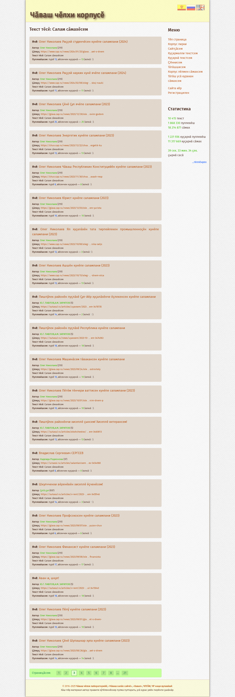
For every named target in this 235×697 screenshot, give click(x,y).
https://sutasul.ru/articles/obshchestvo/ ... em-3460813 (71, 432)
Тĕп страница (177, 39)
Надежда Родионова (51, 459)
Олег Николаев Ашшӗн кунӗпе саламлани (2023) (74, 265)
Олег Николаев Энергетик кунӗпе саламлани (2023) (76, 135)
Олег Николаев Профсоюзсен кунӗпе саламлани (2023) (79, 515)
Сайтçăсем (175, 49)
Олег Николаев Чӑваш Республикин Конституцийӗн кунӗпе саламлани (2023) (95, 166)
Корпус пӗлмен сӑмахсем (185, 72)
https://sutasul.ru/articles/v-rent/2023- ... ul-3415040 (70, 588)
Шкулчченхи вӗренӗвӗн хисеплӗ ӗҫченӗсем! (71, 484)
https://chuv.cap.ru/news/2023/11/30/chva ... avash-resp (71, 177)
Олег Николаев (48, 48)
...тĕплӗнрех (199, 162)
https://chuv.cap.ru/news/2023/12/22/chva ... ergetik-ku (71, 145)
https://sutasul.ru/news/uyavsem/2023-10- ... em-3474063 (72, 338)
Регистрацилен (178, 93)
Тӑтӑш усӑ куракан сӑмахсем (180, 78)
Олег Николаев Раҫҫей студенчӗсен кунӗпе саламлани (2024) (83, 41)
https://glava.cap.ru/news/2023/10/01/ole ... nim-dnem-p (72, 401)
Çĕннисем (175, 62)
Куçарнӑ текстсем (180, 58)
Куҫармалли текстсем (183, 53)
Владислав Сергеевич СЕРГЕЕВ (61, 453)
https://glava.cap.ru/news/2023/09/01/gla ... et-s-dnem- (71, 619)
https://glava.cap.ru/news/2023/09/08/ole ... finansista (71, 557)
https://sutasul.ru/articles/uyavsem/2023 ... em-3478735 (71, 307)
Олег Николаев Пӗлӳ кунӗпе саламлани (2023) (72, 609)
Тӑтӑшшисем (177, 67)
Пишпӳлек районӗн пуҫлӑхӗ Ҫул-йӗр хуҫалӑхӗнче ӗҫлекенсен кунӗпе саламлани (97, 296)
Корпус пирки (177, 44)
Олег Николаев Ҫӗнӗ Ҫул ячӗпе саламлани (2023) (74, 104)
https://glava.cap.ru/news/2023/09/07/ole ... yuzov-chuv (71, 526)
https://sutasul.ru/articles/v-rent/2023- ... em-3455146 (70, 494)
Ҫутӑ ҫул (44, 490)
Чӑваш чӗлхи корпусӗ (67, 15)
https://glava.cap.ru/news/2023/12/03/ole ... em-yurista (71, 208)
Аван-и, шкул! (49, 578)
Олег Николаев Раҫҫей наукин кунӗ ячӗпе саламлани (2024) (82, 73)
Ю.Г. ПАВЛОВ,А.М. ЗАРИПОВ (55, 303)
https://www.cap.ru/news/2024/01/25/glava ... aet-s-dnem (72, 52)
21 (125, 673)
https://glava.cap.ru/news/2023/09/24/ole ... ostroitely (70, 369)
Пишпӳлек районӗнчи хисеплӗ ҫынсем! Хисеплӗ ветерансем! (83, 421)
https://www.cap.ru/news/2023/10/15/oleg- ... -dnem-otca (72, 276)
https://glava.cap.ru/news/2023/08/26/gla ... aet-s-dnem (71, 651)
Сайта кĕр (175, 88)
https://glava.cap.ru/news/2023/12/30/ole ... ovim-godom (72, 114)
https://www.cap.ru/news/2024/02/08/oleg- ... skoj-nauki (72, 83)
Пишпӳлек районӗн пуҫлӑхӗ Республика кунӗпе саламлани (82, 328)
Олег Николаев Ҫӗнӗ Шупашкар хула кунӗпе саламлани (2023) (84, 640)
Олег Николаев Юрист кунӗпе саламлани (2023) (74, 198)
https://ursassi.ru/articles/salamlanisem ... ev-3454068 (71, 463)
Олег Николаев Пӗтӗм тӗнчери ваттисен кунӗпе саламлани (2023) (87, 390)
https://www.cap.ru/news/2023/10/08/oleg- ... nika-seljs (71, 244)
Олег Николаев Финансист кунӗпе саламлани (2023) (77, 547)
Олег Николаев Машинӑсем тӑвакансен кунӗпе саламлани (82, 359)
